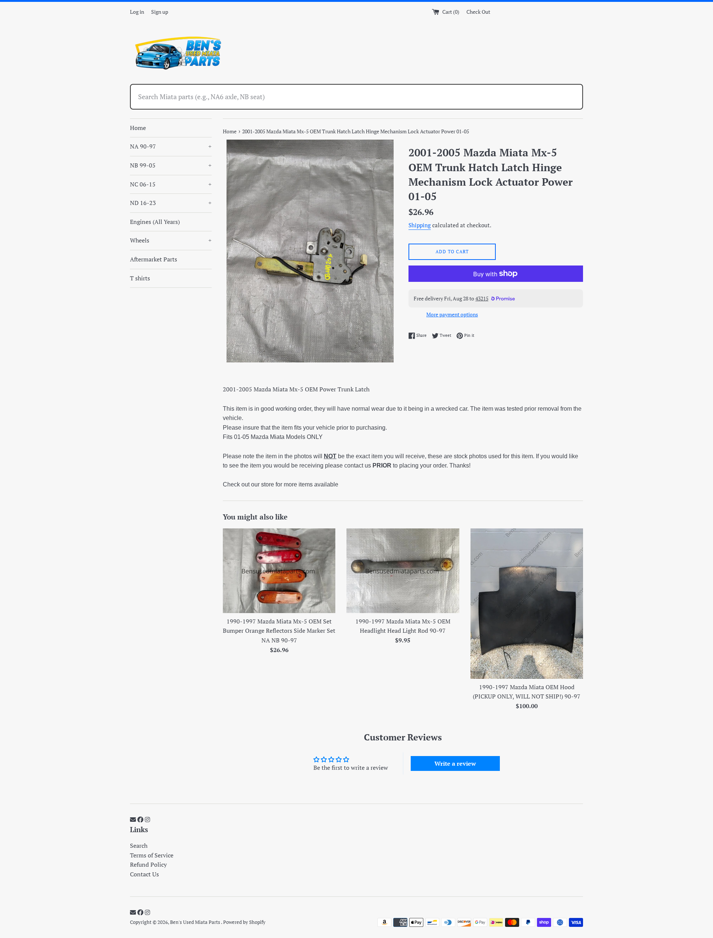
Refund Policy (148, 864)
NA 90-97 (171, 146)
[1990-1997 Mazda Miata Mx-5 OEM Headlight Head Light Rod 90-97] (402, 570)
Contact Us (144, 874)
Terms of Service (151, 855)
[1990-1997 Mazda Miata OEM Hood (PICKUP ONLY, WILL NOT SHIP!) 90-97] (527, 603)
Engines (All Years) (155, 222)
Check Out (478, 11)
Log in (137, 11)
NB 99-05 (171, 165)
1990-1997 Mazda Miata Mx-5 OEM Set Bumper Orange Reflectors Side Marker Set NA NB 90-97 (279, 630)
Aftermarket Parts (153, 259)
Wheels (171, 240)
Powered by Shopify (244, 922)
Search (138, 845)
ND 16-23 (171, 203)
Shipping (419, 225)
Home (138, 128)
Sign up (159, 11)
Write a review (455, 763)
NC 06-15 (171, 184)
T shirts (140, 278)
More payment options (452, 314)
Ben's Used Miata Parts (195, 922)
